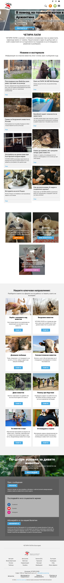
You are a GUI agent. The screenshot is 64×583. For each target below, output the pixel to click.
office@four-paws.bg (43, 573)
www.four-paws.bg (21, 579)
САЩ (53, 563)
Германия (39, 561)
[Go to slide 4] (35, 29)
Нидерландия (25, 563)
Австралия (25, 558)
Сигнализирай (32, 260)
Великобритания (11, 561)
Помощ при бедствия (45, 393)
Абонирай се (14, 523)
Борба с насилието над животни (18, 318)
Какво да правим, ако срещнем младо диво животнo (46, 151)
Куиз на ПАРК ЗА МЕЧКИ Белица (46, 81)
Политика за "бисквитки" (53, 576)
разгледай (32, 472)
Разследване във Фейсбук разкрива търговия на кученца (17, 82)
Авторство (11, 576)
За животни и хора (18, 429)
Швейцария (39, 565)
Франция (39, 563)
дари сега (18, 238)
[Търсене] (45, 6)
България (53, 558)
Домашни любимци (18, 355)
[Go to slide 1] (28, 29)
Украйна (25, 565)
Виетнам (25, 561)
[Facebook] (53, 1)
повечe (46, 368)
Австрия (11, 558)
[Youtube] (59, 1)
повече (18, 330)
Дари (50, 5)
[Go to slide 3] (33, 29)
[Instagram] (56, 1)
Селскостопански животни (45, 355)
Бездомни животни (45, 317)
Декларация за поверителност (25, 576)
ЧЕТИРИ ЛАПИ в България (32, 545)
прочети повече (32, 270)
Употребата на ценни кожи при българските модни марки (17, 155)
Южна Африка (53, 565)
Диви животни (18, 393)
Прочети (12, 485)
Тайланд (10, 565)
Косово (11, 563)
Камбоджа (53, 561)
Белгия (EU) (39, 558)
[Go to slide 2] (31, 29)
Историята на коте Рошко (15, 191)
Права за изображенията (39, 576)
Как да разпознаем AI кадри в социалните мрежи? (45, 188)
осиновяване (55, 5)
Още (6, 94)
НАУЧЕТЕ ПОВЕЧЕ (15, 28)
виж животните (45, 238)
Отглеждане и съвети (45, 429)
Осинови (45, 228)
